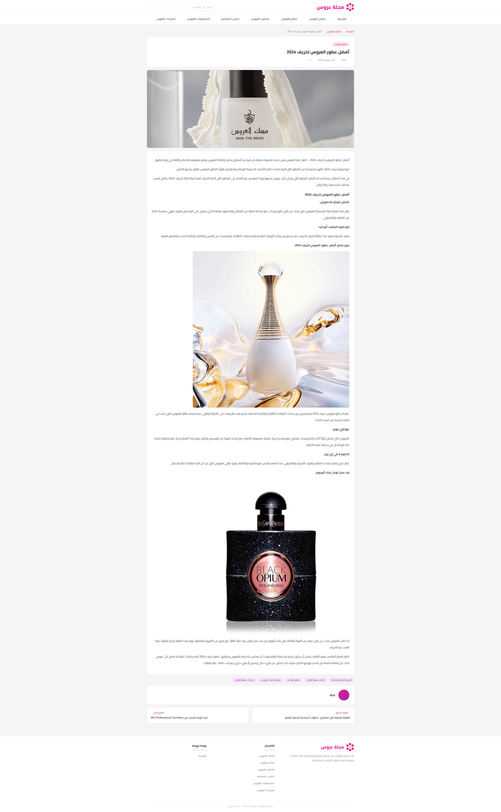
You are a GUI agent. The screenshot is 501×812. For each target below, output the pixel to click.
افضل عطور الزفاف (315, 680)
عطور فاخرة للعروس (271, 680)
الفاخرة (261, 236)
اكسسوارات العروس (198, 18)
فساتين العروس (260, 18)
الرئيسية (342, 18)
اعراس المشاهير (230, 18)
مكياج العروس (317, 18)
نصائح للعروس (289, 18)
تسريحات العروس (165, 18)
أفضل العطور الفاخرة (341, 680)
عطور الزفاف (294, 680)
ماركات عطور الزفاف (244, 680)
